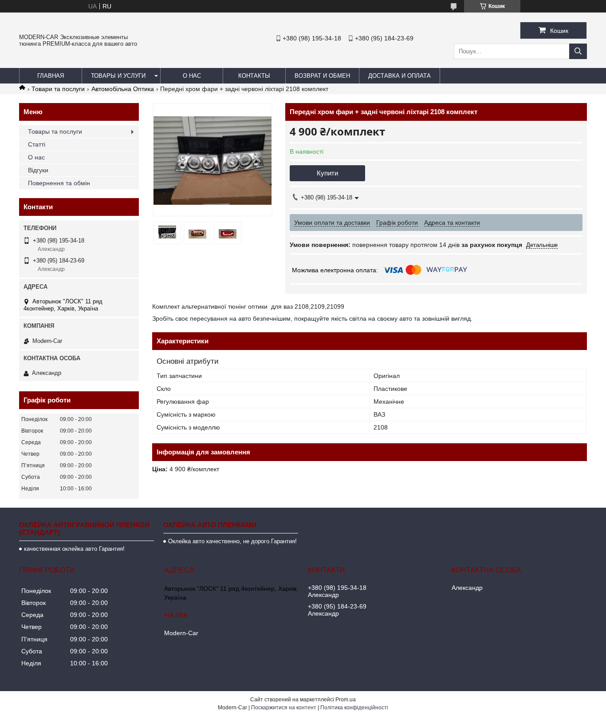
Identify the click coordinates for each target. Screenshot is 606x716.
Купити (327, 173)
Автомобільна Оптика (122, 88)
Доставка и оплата (399, 75)
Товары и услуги (118, 75)
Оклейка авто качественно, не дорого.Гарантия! (232, 541)
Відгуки (38, 170)
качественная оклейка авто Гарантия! (74, 548)
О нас (192, 75)
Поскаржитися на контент (283, 707)
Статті (36, 144)
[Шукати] (578, 51)
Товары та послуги (55, 131)
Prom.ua (345, 699)
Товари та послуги (58, 88)
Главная (50, 75)
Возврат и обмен (322, 75)
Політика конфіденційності (354, 707)
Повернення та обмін (59, 183)
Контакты (254, 75)
